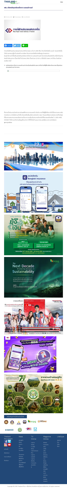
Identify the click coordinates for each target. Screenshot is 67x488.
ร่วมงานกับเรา (7, 457)
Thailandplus (18, 17)
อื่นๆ (58, 446)
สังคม (20, 442)
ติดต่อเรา (6, 460)
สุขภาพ (59, 440)
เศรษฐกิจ (21, 440)
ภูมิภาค (20, 460)
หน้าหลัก (6, 449)
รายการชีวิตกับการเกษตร (33, 461)
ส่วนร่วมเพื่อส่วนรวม (45, 457)
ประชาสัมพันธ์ (26, 17)
